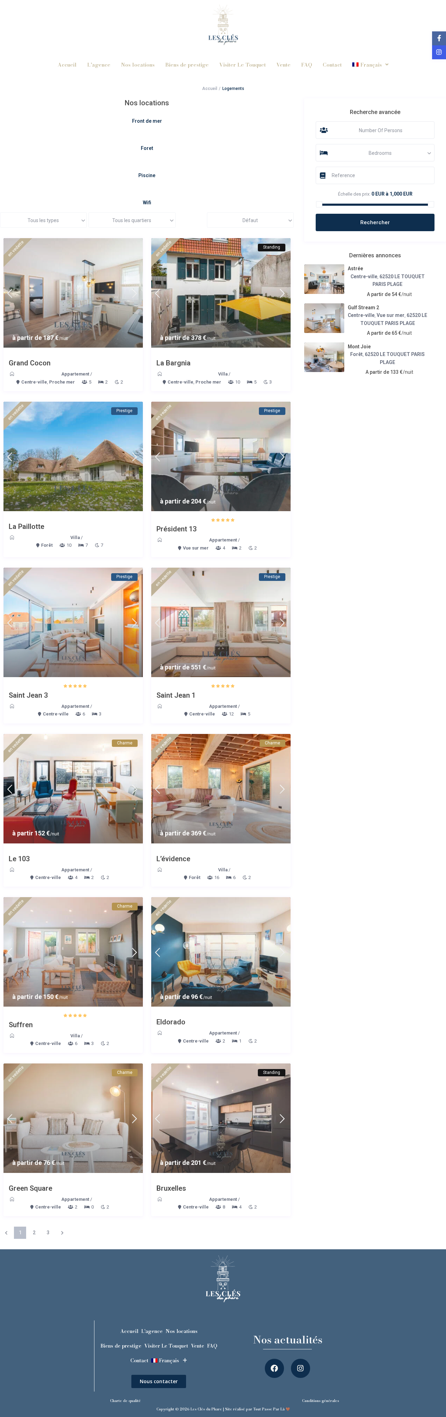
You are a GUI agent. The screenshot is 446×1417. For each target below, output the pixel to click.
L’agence (98, 65)
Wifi (147, 202)
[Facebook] (274, 1368)
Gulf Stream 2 (363, 307)
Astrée (355, 268)
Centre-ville (34, 382)
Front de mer (147, 121)
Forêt (47, 545)
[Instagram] (300, 1368)
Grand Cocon (30, 363)
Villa (223, 374)
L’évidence (173, 859)
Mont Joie (359, 346)
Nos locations (138, 65)
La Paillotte (26, 526)
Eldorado (170, 1022)
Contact (332, 65)
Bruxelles (171, 1188)
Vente (283, 65)
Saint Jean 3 (28, 695)
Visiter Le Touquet (242, 65)
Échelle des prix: (354, 194)
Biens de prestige (187, 65)
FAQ (306, 65)
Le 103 (19, 859)
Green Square (30, 1188)
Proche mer (62, 382)
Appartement (75, 374)
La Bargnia (173, 363)
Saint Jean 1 (175, 695)
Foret (147, 148)
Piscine (146, 175)
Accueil (67, 65)
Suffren (21, 1025)
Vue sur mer (196, 548)
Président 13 (176, 529)
